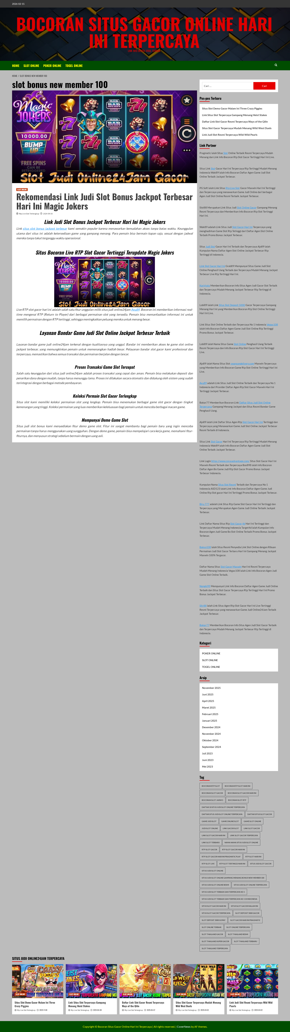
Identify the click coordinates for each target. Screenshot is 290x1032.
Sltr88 (203, 605)
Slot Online (240, 344)
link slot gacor (252, 828)
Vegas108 (272, 324)
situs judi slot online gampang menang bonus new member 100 (233, 878)
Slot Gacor (216, 441)
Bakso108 (205, 547)
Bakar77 (204, 625)
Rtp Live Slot (233, 187)
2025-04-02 (205, 1010)
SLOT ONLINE (31, 65)
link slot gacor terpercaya (244, 835)
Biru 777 (204, 504)
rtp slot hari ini (253, 856)
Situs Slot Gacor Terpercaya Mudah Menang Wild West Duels (237, 128)
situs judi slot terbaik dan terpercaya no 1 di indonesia (229, 899)
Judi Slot (210, 246)
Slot (225, 153)
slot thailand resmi (238, 934)
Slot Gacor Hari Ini (242, 226)
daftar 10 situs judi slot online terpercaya (223, 807)
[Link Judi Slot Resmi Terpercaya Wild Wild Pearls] (252, 981)
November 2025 (211, 687)
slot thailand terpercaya (215, 948)
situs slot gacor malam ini (244, 906)
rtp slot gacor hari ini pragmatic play (221, 856)
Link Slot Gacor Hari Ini (212, 265)
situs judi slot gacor (260, 864)
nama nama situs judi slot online (241, 842)
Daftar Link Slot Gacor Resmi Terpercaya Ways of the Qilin (235, 121)
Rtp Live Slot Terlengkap (29, 213)
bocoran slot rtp (237, 800)
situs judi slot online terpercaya (250, 885)
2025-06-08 (97, 1010)
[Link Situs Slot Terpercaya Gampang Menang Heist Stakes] (91, 981)
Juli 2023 (207, 753)
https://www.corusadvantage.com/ (230, 461)
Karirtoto (205, 285)
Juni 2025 (207, 694)
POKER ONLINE (52, 65)
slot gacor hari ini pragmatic (245, 920)
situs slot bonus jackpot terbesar (45, 228)
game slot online (252, 821)
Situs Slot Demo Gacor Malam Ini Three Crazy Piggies (232, 108)
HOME (15, 65)
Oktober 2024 (210, 740)
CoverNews (183, 1026)
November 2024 (211, 733)
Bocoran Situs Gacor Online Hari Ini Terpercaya (144, 32)
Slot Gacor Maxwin (231, 566)
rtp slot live (208, 864)
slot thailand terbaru (245, 941)
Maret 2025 (209, 707)
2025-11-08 (43, 1010)
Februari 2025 (210, 714)
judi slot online (210, 828)
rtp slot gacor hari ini (233, 849)
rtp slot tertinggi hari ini (232, 864)
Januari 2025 (209, 720)
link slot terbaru (211, 842)
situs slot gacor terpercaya (216, 913)
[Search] (276, 65)
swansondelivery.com (242, 363)
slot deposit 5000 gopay (213, 920)
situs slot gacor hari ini (214, 906)
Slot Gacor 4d (237, 523)
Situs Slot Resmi (227, 484)
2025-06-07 (151, 1010)
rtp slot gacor (209, 849)
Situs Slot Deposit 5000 (232, 305)
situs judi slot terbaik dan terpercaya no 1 (223, 892)
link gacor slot (231, 828)
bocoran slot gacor (212, 793)
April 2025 (208, 700)
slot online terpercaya (238, 927)
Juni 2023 (207, 759)
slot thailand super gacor (215, 941)
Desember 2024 (211, 727)
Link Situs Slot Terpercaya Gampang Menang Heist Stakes (234, 115)
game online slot (230, 821)
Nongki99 (205, 586)
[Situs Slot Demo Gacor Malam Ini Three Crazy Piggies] (37, 981)
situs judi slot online (212, 871)
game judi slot (209, 821)
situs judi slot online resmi (215, 885)
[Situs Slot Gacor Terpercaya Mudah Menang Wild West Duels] (198, 981)
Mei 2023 (207, 766)
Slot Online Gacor (246, 207)
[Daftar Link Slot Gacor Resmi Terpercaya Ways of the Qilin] (145, 981)
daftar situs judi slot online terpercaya (222, 814)
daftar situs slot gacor (259, 814)
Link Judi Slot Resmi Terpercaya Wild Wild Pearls (229, 134)
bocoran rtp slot (211, 786)
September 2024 (211, 746)
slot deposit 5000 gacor (247, 913)
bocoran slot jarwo (212, 800)
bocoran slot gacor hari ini (242, 793)
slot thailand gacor (212, 934)
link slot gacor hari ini (213, 835)
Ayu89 (135, 309)
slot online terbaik (212, 927)
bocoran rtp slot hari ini (237, 786)
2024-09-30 (48, 213)
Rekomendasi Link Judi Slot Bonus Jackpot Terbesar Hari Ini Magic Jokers (104, 201)
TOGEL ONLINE (74, 65)
